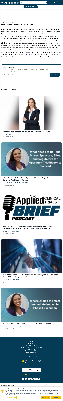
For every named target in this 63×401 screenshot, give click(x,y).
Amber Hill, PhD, (9, 182)
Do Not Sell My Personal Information (31, 347)
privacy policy (32, 78)
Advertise (31, 342)
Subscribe (54, 75)
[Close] (60, 389)
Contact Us (31, 343)
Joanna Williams (9, 134)
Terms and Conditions (31, 351)
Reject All (56, 397)
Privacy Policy (31, 349)
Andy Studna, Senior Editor (21, 182)
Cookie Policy (12, 394)
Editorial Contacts (31, 345)
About (31, 340)
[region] (31, 394)
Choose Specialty (30, 6)
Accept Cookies (45, 397)
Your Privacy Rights (31, 353)
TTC (29, 54)
